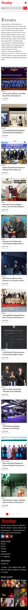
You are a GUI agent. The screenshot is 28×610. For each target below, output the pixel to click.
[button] (25, 3)
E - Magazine (5, 556)
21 (17, 514)
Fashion (3, 549)
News (7, 461)
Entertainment (5, 554)
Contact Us (4, 564)
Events (3, 91)
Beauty (3, 544)
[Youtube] (7, 536)
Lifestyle (3, 551)
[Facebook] (3, 536)
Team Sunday (5, 98)
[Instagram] (11, 536)
